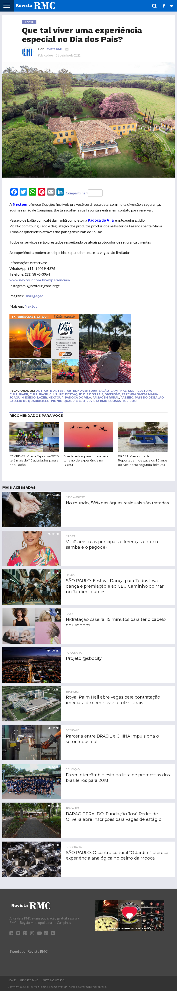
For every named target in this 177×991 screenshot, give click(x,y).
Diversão (112, 394)
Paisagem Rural (105, 397)
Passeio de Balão (149, 397)
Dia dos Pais (93, 394)
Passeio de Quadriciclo (29, 401)
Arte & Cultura (53, 980)
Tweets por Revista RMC (28, 951)
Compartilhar (76, 193)
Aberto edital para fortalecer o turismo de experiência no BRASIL (86, 461)
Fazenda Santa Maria (140, 394)
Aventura (88, 391)
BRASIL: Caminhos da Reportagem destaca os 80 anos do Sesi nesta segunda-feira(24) (142, 461)
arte (48, 391)
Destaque (73, 394)
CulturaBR (18, 394)
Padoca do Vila (78, 397)
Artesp (73, 391)
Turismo (129, 401)
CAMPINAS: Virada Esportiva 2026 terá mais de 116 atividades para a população (34, 461)
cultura (144, 391)
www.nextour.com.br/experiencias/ (39, 280)
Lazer (42, 397)
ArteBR (59, 391)
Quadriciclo (74, 401)
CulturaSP (39, 394)
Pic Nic (56, 401)
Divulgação (34, 296)
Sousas (114, 401)
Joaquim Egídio (22, 397)
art (39, 391)
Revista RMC (53, 49)
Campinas (118, 391)
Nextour (32, 306)
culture (56, 394)
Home (12, 980)
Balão (103, 391)
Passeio (127, 397)
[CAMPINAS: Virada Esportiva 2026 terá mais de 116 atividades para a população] (34, 450)
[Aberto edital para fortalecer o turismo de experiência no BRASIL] (88, 450)
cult (132, 391)
